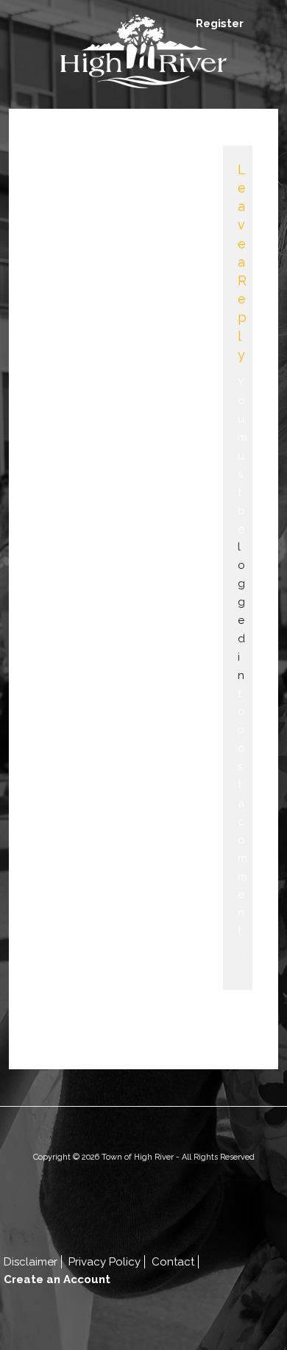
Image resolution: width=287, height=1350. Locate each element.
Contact (173, 1261)
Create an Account (57, 1279)
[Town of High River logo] (143, 54)
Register (220, 23)
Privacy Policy (104, 1261)
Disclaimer (30, 1261)
